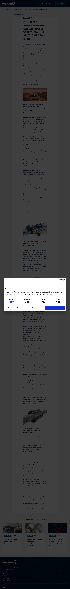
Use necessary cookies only (15, 307)
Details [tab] (35, 284)
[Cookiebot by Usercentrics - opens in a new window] (59, 280)
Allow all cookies (55, 307)
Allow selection (35, 307)
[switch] (27, 302)
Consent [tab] (14, 284)
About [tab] (55, 284)
